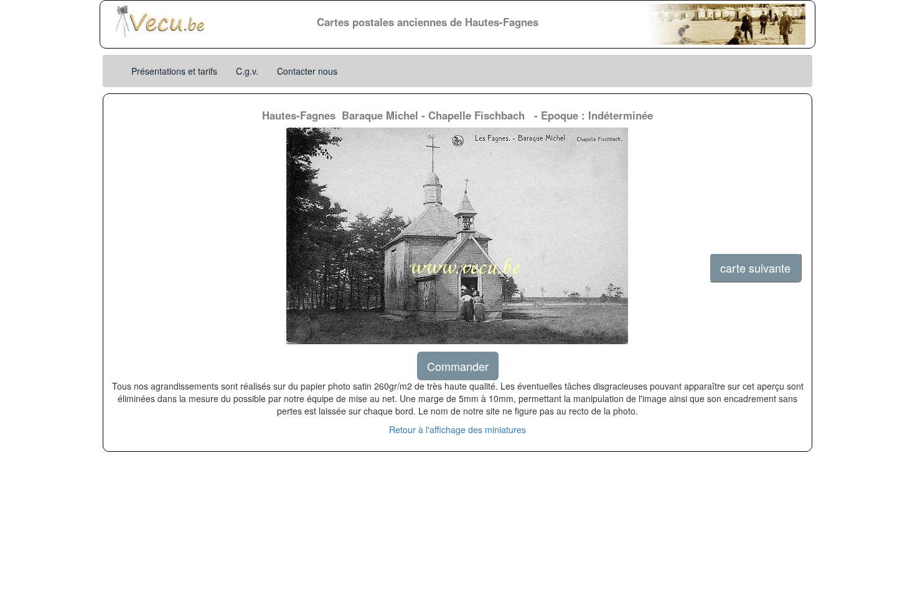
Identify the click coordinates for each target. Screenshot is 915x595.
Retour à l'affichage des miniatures (457, 429)
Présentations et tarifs (174, 71)
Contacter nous (307, 71)
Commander (458, 366)
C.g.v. (247, 71)
